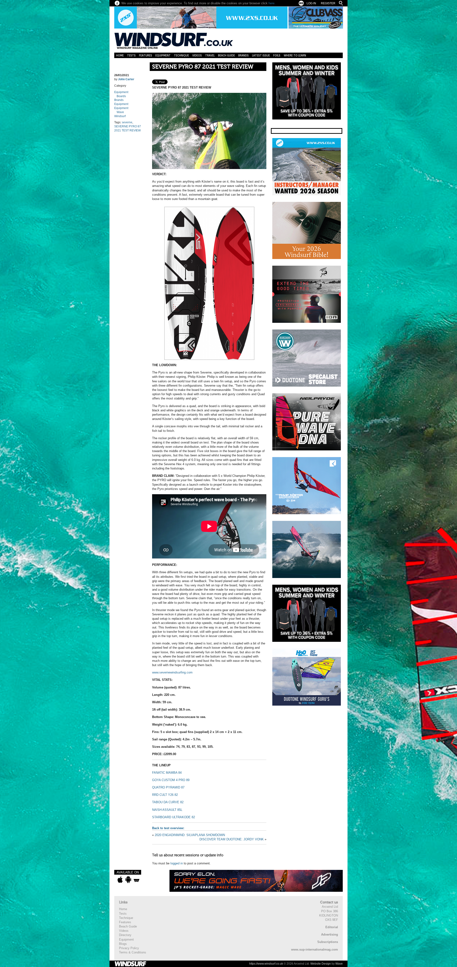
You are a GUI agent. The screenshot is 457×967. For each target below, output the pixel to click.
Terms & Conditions (132, 952)
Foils (276, 55)
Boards (121, 96)
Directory (125, 935)
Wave (120, 112)
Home (120, 55)
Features (145, 55)
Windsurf (120, 116)
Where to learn (295, 55)
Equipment (163, 55)
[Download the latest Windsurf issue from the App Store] (120, 879)
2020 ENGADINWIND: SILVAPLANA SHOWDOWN (190, 835)
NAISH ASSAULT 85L (167, 810)
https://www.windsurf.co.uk (266, 963)
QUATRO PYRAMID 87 (168, 787)
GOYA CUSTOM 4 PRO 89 (170, 780)
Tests (131, 55)
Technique (181, 55)
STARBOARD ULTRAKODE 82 (174, 817)
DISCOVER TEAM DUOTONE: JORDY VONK (231, 839)
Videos (197, 55)
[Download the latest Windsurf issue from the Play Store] (128, 879)
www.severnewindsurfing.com (172, 672)
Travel (210, 55)
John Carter (126, 79)
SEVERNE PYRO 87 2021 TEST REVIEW (202, 67)
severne (127, 122)
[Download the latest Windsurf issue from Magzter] (136, 879)
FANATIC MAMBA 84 (167, 772)
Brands (243, 55)
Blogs (123, 944)
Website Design (320, 963)
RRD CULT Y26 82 (165, 795)
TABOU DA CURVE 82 (168, 802)
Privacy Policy (129, 948)
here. (271, 3)
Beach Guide (226, 55)
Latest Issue (261, 55)
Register (328, 3)
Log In (311, 3)
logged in (176, 863)
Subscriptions (327, 942)
